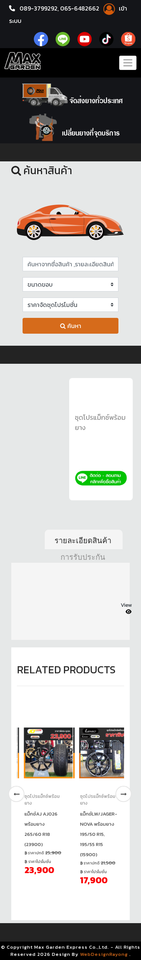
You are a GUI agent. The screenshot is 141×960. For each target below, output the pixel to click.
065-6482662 (80, 8)
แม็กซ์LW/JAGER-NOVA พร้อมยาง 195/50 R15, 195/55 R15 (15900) (98, 834)
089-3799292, (39, 8)
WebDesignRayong (104, 954)
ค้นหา (73, 325)
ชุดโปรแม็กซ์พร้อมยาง (42, 800)
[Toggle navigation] (127, 63)
